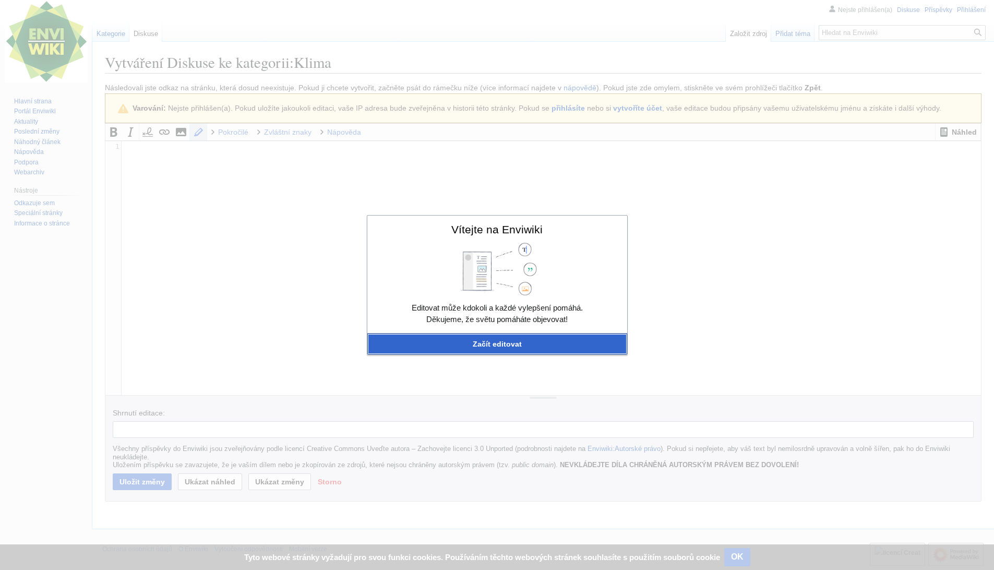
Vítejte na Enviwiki (497, 229)
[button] (497, 344)
